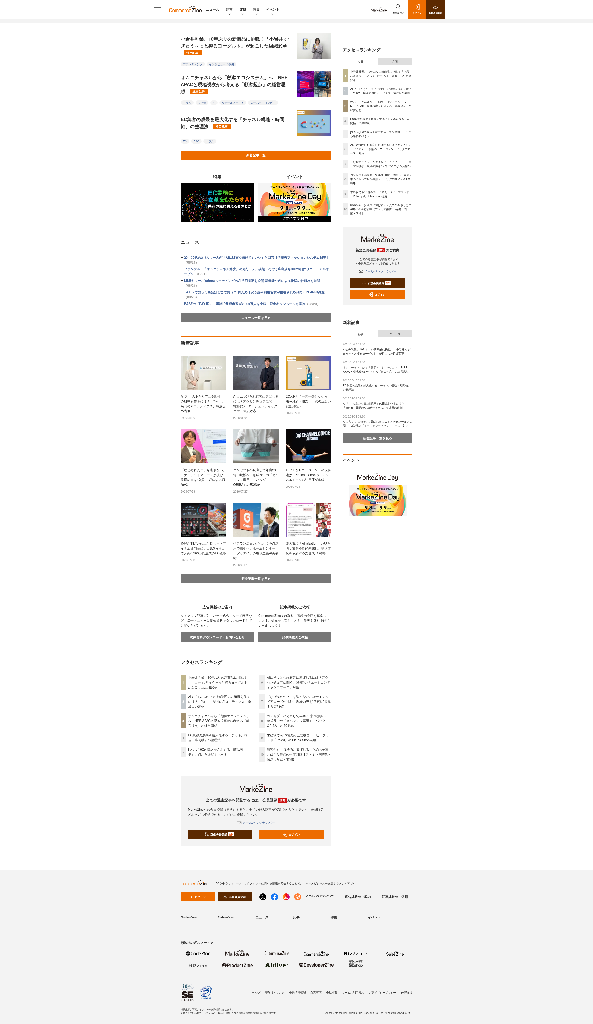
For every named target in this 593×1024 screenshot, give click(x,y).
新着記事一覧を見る (256, 578)
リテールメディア (233, 102)
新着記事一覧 (256, 155)
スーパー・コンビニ (262, 102)
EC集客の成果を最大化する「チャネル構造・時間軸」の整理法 (232, 122)
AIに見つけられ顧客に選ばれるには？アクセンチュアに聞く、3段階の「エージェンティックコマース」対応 (256, 403)
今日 (360, 61)
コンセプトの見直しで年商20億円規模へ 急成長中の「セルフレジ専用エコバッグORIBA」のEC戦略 (256, 477)
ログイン (294, 834)
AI (214, 102)
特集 (256, 9)
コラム (187, 102)
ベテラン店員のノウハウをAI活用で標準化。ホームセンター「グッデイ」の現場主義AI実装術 (255, 550)
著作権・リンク (274, 992)
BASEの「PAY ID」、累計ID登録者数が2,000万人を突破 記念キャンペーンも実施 (252, 303)
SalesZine (226, 917)
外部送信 (406, 992)
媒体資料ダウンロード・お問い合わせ (217, 637)
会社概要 (331, 992)
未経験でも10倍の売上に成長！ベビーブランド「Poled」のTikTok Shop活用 (298, 737)
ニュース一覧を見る (256, 317)
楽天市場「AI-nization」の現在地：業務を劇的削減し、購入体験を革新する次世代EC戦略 (308, 548)
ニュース (212, 9)
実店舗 (202, 102)
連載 (243, 9)
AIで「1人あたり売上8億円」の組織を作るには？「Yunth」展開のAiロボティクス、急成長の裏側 (203, 403)
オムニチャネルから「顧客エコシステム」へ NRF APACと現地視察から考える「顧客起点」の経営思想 (234, 84)
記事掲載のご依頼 (295, 637)
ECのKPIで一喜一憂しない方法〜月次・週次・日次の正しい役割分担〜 (308, 401)
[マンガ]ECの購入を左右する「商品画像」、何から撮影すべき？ (215, 752)
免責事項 (316, 992)
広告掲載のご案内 (358, 896)
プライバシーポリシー (383, 992)
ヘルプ (256, 992)
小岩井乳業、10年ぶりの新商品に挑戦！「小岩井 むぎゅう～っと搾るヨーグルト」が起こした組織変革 (235, 45)
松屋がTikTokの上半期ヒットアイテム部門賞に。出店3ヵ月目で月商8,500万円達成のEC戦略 (203, 548)
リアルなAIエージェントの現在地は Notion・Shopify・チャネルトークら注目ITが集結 (308, 475)
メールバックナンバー (259, 822)
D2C (196, 141)
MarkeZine (189, 917)
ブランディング (192, 64)
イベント (272, 9)
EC (185, 141)
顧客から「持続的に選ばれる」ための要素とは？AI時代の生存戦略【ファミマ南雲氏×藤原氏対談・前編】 (298, 754)
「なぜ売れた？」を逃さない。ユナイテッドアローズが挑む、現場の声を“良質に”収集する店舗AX (203, 477)
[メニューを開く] (157, 9)
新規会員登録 (221, 834)
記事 (229, 9)
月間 (395, 61)
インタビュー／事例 (221, 64)
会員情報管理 (297, 992)
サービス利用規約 (353, 992)
